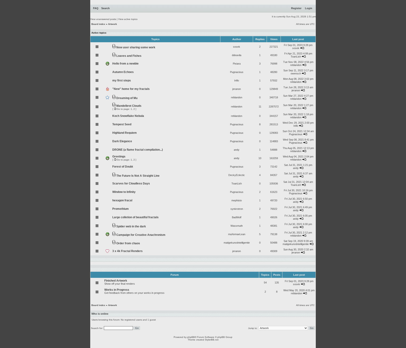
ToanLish (296, 56)
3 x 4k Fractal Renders (127, 251)
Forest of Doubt (122, 166)
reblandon (295, 65)
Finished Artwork (115, 280)
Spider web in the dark (131, 226)
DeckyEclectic (236, 175)
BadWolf (236, 217)
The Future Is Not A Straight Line (138, 175)
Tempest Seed (121, 124)
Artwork (112, 24)
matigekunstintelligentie (237, 242)
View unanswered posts (103, 19)
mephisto (236, 200)
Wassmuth (236, 225)
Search (105, 8)
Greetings (118, 156)
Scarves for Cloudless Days (131, 183)
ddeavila (236, 55)
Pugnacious (236, 72)
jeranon (236, 89)
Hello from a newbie (125, 63)
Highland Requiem (124, 132)
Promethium (120, 208)
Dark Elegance (122, 141)
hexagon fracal (122, 200)
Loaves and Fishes (128, 55)
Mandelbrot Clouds (128, 105)
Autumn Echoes (123, 72)
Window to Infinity (124, 192)
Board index (98, 24)
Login (308, 8)
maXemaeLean (236, 234)
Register (296, 8)
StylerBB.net (212, 339)
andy (236, 149)
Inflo (236, 80)
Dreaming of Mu (126, 98)
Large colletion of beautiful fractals (135, 217)
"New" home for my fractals (131, 89)
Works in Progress (116, 289)
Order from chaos (128, 243)
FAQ (95, 8)
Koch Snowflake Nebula (128, 116)
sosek (236, 46)
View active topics (127, 19)
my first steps (121, 80)
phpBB (191, 337)
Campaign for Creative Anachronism (140, 235)
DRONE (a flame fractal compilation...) (137, 149)
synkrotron (236, 208)
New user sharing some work (135, 47)
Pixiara (237, 63)
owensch (296, 73)
